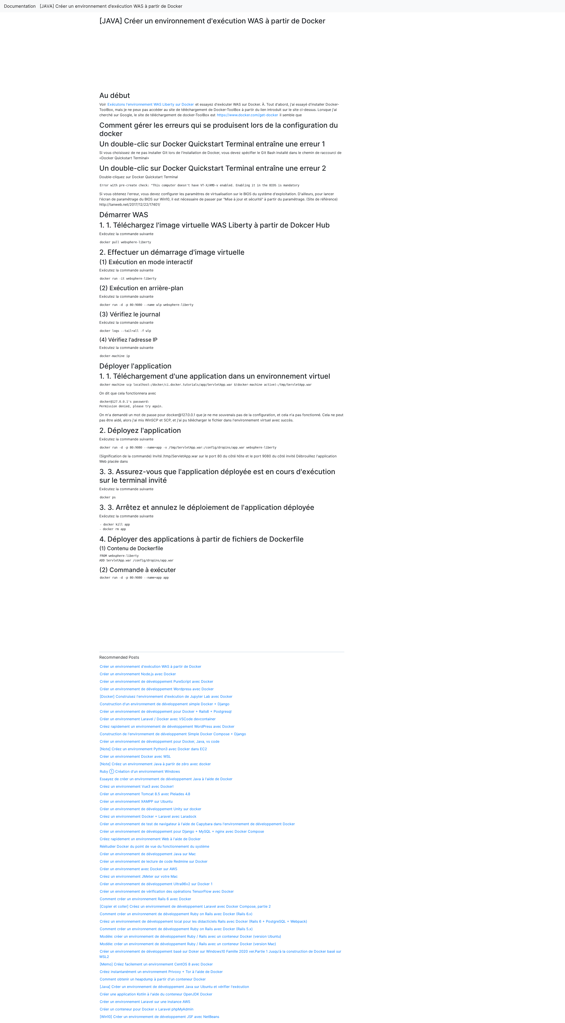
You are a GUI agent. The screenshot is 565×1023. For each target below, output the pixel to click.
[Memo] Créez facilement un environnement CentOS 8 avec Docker (156, 964)
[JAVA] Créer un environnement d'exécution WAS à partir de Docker (111, 6)
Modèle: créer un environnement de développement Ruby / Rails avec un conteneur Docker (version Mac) (188, 944)
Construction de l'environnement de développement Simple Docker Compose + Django (173, 734)
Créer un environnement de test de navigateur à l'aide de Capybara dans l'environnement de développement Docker (197, 824)
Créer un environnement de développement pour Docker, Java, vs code (159, 741)
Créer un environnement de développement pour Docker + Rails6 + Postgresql (166, 711)
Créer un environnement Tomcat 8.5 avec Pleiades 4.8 (145, 794)
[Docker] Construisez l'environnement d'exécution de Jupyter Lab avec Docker (166, 696)
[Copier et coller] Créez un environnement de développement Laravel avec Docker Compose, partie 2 (185, 906)
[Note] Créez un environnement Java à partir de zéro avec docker (155, 764)
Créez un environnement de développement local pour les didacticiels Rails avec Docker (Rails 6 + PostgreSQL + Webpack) (203, 921)
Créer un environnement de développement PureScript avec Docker (156, 681)
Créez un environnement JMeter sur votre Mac (139, 876)
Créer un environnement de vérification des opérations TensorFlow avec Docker (167, 891)
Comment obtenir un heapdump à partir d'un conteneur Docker (153, 979)
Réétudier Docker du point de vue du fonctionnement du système (154, 846)
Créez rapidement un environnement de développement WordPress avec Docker (167, 726)
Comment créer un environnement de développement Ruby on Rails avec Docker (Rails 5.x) (176, 929)
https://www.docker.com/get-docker (247, 115)
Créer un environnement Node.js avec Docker (138, 674)
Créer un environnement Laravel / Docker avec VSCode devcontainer (158, 719)
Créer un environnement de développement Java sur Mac (148, 854)
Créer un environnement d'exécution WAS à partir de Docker (150, 666)
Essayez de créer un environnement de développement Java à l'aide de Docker (166, 779)
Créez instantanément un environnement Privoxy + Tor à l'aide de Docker (161, 971)
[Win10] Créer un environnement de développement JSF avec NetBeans (159, 1016)
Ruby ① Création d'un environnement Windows (140, 771)
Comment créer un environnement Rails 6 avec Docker (145, 899)
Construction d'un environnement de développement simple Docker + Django (165, 704)
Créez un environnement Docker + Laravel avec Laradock (148, 816)
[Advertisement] (457, 235)
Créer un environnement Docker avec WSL (135, 756)
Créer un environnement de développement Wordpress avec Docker (157, 689)
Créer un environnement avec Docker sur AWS (138, 869)
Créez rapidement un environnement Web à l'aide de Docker (150, 839)
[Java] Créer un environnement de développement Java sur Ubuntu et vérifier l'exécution (174, 986)
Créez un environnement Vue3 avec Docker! (136, 786)
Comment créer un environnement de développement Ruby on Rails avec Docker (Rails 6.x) (176, 914)
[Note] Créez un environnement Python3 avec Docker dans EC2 (153, 749)
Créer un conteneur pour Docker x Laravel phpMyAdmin (146, 1009)
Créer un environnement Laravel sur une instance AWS (145, 1001)
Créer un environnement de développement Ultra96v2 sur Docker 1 (156, 884)
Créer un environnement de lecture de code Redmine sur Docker (153, 861)
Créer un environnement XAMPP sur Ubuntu (136, 801)
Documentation (20, 6)
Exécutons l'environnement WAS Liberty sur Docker (150, 104)
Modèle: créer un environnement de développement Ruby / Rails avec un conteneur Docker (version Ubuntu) (190, 936)
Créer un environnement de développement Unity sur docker (150, 809)
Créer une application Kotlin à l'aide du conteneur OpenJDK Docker (156, 994)
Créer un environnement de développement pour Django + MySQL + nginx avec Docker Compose (182, 831)
